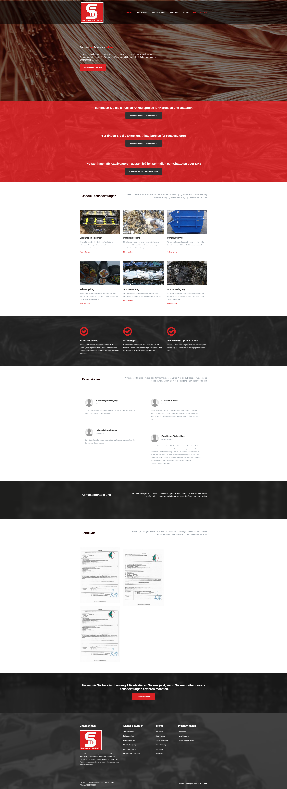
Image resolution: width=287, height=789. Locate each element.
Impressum (182, 732)
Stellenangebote (162, 740)
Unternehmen (142, 12)
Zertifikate (174, 12)
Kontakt (186, 12)
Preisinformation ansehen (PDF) (143, 115)
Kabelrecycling (87, 289)
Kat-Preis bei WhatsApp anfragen (143, 171)
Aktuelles (159, 753)
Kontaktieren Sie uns (93, 67)
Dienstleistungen (159, 12)
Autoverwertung (131, 289)
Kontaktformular (143, 697)
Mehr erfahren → (86, 252)
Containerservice (175, 238)
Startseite (128, 12)
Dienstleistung (161, 745)
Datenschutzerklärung (186, 740)
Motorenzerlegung (176, 289)
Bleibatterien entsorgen (91, 238)
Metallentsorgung (131, 238)
